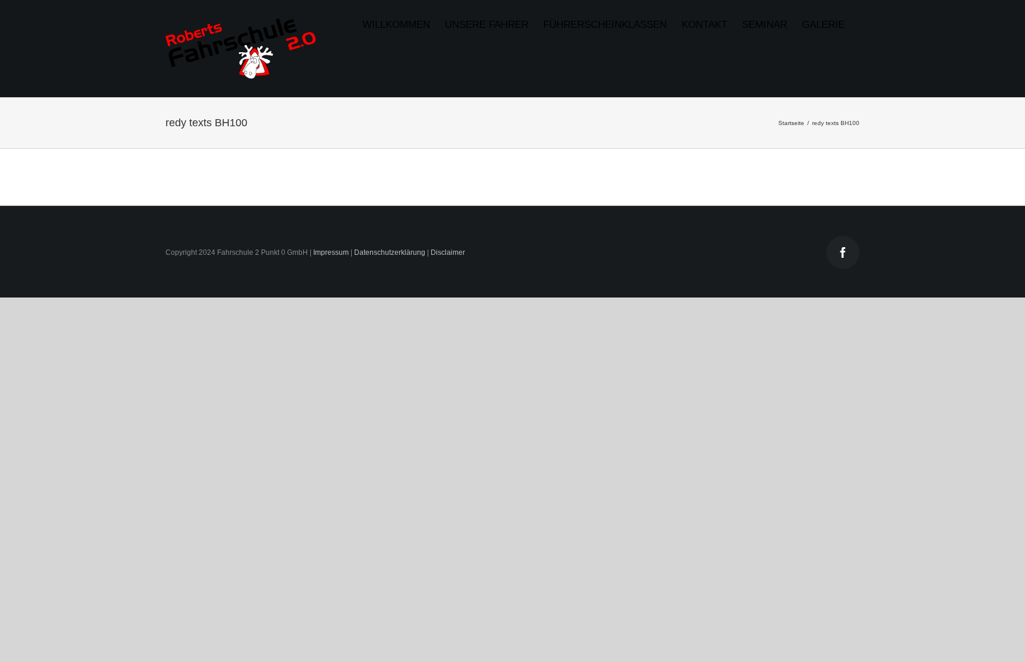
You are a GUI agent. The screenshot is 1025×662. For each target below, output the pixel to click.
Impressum (331, 252)
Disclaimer (448, 252)
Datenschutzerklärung (389, 252)
